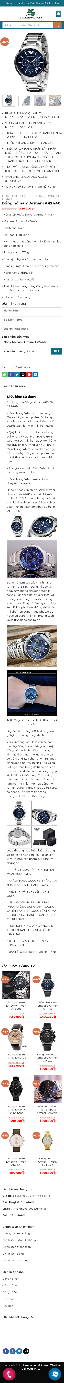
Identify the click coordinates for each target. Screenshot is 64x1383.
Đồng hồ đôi (9, 1292)
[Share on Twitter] (17, 374)
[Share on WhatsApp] (4, 374)
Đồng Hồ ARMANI (23, 367)
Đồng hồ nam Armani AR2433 (16, 1056)
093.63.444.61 (18, 1202)
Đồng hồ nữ (9, 1285)
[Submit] (57, 25)
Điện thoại (8, 1299)
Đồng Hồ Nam (32, 196)
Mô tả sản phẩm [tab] (15, 386)
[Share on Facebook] (11, 374)
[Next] (57, 63)
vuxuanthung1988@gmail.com (25, 1208)
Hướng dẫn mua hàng (16, 1233)
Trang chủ (10, 196)
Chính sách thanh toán (16, 1246)
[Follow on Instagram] (13, 1351)
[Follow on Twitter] (19, 1351)
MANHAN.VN (34, 1368)
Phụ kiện (7, 1305)
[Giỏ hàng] (58, 14)
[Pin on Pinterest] (29, 374)
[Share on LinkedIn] (35, 374)
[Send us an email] (26, 1351)
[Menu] (4, 14)
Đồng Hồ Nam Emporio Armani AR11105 (47, 1005)
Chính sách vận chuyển (16, 1260)
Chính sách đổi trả (13, 1253)
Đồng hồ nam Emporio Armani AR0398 (16, 1161)
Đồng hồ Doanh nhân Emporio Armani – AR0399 (47, 1109)
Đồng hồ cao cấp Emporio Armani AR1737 (47, 1057)
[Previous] (7, 63)
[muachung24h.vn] (31, 13)
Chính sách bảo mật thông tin (21, 1240)
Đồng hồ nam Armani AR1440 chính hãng (16, 1109)
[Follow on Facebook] (6, 1351)
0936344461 (13, 1215)
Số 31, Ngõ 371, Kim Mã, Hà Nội (26, 1195)
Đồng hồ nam (10, 1278)
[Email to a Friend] (23, 374)
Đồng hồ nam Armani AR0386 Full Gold (47, 1161)
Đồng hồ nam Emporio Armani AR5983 (16, 1005)
